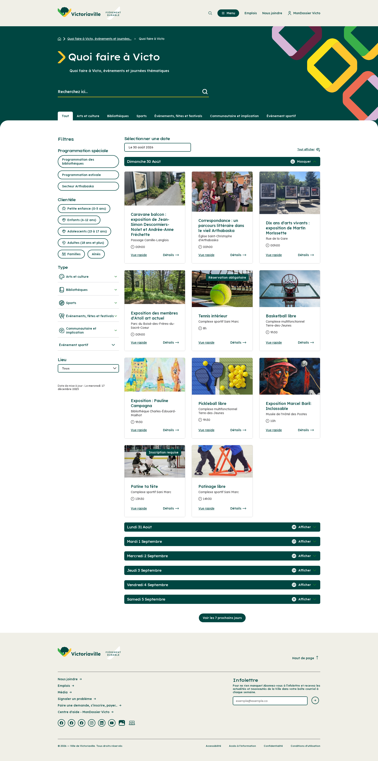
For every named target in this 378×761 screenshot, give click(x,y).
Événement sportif (281, 116)
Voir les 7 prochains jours (222, 618)
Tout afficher (306, 149)
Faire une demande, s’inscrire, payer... (87, 705)
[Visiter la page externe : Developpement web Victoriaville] (132, 723)
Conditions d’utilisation (305, 745)
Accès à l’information (242, 745)
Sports (141, 116)
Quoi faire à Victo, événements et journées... (99, 39)
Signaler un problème (75, 699)
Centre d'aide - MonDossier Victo (83, 712)
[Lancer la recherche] (205, 92)
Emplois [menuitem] (251, 13)
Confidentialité (273, 745)
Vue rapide (139, 255)
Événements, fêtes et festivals (178, 116)
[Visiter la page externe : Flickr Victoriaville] (122, 723)
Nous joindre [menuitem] (272, 13)
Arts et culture (88, 116)
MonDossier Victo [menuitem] (306, 13)
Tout (65, 116)
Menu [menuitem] (231, 13)
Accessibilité (213, 745)
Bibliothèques (118, 116)
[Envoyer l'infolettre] (315, 700)
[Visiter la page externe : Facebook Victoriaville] (61, 723)
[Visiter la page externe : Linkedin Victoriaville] (101, 723)
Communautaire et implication (234, 116)
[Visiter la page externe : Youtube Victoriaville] (112, 723)
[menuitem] (89, 13)
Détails (168, 255)
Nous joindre (68, 679)
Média (63, 692)
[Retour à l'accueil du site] (60, 39)
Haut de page (303, 658)
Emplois (64, 686)
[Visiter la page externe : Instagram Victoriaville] (91, 723)
